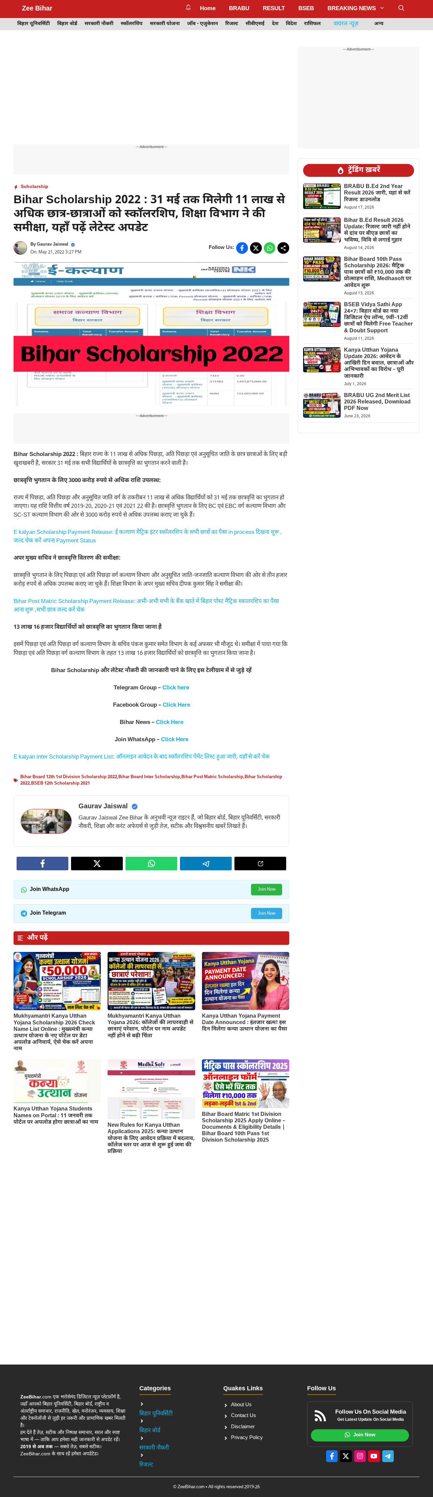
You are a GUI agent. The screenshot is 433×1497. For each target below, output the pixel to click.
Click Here (176, 705)
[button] (401, 8)
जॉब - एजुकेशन (202, 24)
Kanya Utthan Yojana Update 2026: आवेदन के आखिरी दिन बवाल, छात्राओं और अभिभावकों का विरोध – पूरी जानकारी (379, 363)
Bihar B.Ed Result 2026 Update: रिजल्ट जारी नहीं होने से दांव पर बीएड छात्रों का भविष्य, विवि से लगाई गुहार (377, 230)
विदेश (291, 24)
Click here (175, 688)
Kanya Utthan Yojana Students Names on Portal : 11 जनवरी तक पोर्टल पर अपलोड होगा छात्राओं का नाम (56, 1116)
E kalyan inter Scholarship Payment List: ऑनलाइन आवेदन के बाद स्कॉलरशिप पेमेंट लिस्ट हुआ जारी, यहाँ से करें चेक (142, 757)
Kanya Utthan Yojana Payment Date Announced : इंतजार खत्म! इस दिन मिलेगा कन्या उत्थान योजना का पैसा (244, 1023)
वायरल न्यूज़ (346, 24)
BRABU (239, 9)
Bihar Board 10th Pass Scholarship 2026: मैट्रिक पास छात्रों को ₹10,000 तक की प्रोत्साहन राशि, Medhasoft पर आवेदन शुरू (377, 272)
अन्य (379, 24)
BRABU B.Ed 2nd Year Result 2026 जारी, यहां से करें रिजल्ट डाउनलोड (377, 193)
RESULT (274, 9)
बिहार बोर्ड (67, 24)
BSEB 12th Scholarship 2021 (60, 783)
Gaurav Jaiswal (52, 244)
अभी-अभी (147, 601)
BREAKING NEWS (351, 9)
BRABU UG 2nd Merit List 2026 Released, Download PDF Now (377, 402)
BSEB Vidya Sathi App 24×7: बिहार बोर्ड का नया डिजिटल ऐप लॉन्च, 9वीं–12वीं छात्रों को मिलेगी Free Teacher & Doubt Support (378, 318)
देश (275, 24)
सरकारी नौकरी (99, 24)
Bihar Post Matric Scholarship (212, 777)
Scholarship (34, 187)
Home (207, 9)
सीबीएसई (255, 24)
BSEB (306, 9)
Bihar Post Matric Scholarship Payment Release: (75, 601)
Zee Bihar (37, 8)
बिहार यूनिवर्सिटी (33, 24)
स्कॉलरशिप (131, 24)
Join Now (266, 889)
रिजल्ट (231, 24)
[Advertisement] (151, 94)
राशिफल (312, 24)
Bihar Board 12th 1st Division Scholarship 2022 (68, 777)
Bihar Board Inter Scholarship (149, 777)
